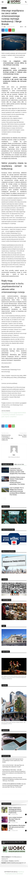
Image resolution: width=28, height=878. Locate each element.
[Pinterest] (9, 30)
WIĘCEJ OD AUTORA (19, 464)
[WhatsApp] (13, 30)
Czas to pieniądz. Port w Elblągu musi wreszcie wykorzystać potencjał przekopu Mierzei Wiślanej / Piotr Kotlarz (18, 491)
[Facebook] (2, 30)
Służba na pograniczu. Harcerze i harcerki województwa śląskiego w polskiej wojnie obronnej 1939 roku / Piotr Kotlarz (14, 779)
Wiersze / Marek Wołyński (23, 436)
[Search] (26, 2)
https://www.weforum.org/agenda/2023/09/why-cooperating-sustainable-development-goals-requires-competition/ (13, 414)
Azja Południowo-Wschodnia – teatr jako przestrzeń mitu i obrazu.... (17, 827)
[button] (2, 2)
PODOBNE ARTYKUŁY (7, 464)
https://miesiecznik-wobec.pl (14, 457)
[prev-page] (2, 498)
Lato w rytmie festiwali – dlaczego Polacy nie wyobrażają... (16, 819)
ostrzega (11, 147)
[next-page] (5, 498)
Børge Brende (5, 367)
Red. (5, 26)
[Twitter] (6, 30)
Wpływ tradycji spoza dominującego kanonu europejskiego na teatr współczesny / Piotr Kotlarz (12, 760)
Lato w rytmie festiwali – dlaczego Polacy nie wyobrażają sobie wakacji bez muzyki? (13, 766)
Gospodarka (4, 7)
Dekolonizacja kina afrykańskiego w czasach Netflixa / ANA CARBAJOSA (7, 438)
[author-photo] (14, 452)
